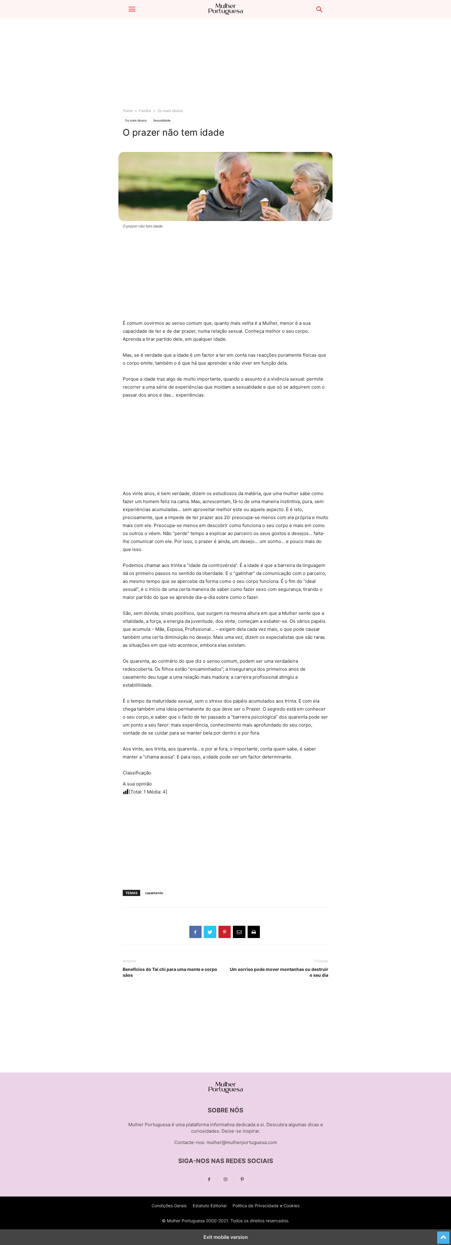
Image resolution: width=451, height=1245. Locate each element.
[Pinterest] (242, 1179)
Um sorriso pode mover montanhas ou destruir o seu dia (279, 972)
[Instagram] (225, 1179)
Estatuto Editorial (209, 1205)
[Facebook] (209, 1179)
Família (145, 110)
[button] (132, 9)
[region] (225, 66)
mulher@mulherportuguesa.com (241, 1142)
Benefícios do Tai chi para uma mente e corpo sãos (170, 972)
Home (128, 110)
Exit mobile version (225, 1237)
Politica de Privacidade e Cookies (266, 1205)
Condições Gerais (169, 1205)
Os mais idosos (170, 110)
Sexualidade (162, 120)
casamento (154, 893)
